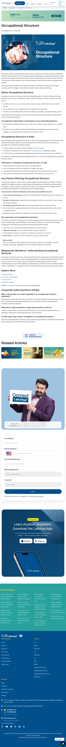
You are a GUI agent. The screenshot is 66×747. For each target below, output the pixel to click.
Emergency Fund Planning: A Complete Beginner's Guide (6, 612)
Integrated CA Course (40, 667)
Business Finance (8, 274)
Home (27, 4)
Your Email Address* (12, 459)
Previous (2, 353)
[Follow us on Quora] (24, 726)
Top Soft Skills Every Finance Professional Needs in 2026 (40, 615)
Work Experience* (11, 469)
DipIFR (36, 664)
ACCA (35, 645)
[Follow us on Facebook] (11, 726)
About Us (3, 645)
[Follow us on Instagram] (15, 726)
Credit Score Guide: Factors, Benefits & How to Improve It (24, 604)
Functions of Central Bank (10, 277)
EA (35, 651)
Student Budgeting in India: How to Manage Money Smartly (7, 604)
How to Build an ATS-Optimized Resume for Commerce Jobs (24, 612)
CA (35, 642)
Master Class (5, 692)
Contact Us (4, 648)
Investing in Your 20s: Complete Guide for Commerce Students (40, 607)
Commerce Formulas (7, 689)
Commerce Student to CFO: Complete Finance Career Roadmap (7, 596)
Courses (19, 3)
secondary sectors (36, 150)
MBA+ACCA (37, 677)
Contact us (52, 3)
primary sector (16, 104)
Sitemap (3, 695)
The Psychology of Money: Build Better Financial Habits (56, 596)
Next (63, 353)
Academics (4, 686)
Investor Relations (6, 661)
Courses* (8, 480)
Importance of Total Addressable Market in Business (24, 621)
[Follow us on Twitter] (2, 726)
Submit (33, 491)
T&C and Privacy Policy (36, 496)
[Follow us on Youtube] (6, 726)
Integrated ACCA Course (40, 670)
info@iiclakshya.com (14, 426)
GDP (36, 148)
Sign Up (60, 3)
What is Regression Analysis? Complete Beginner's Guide (39, 623)
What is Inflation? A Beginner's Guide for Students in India (56, 604)
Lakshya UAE (5, 664)
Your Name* (9, 438)
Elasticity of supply (8, 282)
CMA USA (36, 648)
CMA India (37, 655)
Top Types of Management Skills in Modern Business (6, 621)
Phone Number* (10, 449)
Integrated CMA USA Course (42, 673)
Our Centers (4, 651)
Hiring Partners (5, 655)
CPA (35, 661)
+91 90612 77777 (14, 424)
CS (35, 658)
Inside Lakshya (5, 658)
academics (12, 8)
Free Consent (7, 279)
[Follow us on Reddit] (19, 726)
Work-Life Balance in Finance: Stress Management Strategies (24, 596)
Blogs (2, 683)
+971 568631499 (11, 712)
